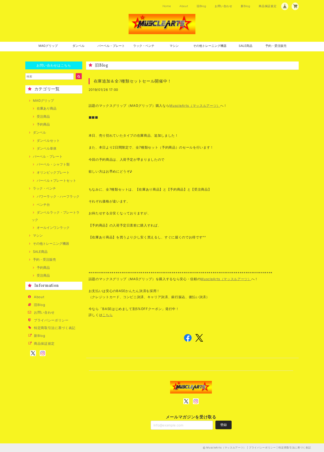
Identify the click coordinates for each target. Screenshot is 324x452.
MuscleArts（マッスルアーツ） (194, 106)
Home (167, 6)
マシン (174, 46)
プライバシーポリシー (51, 320)
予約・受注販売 (276, 46)
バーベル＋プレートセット (56, 180)
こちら (107, 315)
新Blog (245, 6)
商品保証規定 (267, 6)
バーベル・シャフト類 (53, 164)
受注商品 (43, 116)
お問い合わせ (223, 6)
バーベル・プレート (111, 46)
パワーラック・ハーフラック (58, 196)
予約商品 (43, 124)
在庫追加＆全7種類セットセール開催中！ (133, 81)
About (183, 6)
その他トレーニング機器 (210, 46)
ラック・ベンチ (143, 46)
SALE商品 (245, 46)
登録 (223, 425)
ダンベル (78, 46)
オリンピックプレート (53, 172)
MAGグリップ (48, 46)
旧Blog (201, 6)
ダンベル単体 (46, 148)
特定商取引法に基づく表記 (54, 328)
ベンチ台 (43, 204)
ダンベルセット (48, 140)
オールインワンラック (53, 227)
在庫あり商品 (46, 108)
